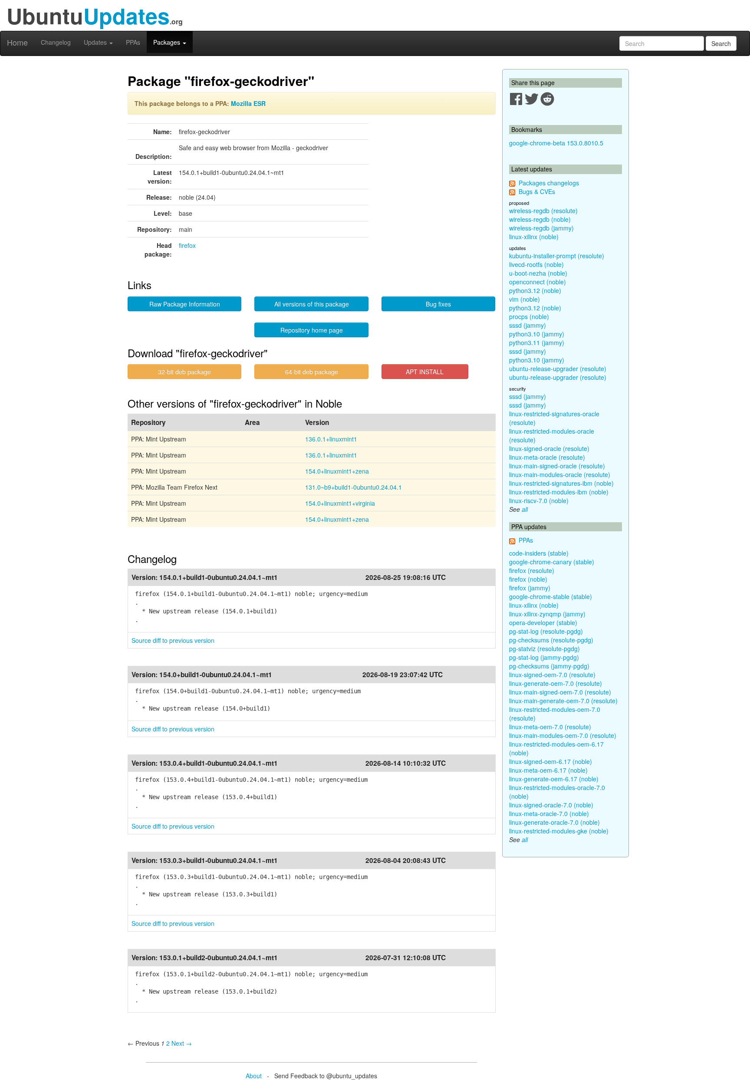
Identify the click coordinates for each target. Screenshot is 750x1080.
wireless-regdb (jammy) (541, 228)
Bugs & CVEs (537, 191)
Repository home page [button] (311, 330)
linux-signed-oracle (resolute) (549, 448)
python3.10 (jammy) (536, 333)
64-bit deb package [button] (311, 371)
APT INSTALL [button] (425, 371)
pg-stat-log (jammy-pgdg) (544, 657)
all (525, 509)
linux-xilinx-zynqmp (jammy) (547, 613)
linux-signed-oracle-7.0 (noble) (551, 804)
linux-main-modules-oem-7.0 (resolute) (562, 735)
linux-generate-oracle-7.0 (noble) (554, 822)
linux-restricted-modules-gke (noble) (559, 830)
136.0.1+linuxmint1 (331, 439)
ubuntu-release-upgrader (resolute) (557, 368)
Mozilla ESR (248, 103)
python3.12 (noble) (535, 290)
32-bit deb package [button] (184, 371)
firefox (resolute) (531, 570)
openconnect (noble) (537, 281)
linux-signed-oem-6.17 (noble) (550, 761)
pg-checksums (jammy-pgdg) (549, 666)
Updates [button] (96, 42)
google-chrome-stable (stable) (550, 596)
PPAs (133, 42)
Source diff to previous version (173, 640)
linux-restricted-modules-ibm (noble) (559, 491)
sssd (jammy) (527, 325)
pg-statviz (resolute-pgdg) (544, 648)
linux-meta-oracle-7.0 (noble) (549, 813)
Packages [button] (167, 42)
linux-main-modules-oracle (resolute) (559, 474)
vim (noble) (524, 299)
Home (17, 42)
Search (721, 43)
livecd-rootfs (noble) (536, 264)
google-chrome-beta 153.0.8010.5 (556, 142)
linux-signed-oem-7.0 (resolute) (552, 674)
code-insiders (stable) (539, 553)
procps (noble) (529, 316)
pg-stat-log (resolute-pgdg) (546, 631)
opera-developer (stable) (543, 622)
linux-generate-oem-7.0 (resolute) (555, 683)
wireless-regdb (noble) (540, 219)
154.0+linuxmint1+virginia (340, 503)
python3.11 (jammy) (536, 342)
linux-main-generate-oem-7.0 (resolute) (563, 700)
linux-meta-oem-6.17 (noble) (548, 770)
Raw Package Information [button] (184, 304)
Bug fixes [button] (438, 304)
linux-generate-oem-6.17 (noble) (554, 778)
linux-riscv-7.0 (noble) (539, 500)
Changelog (56, 42)
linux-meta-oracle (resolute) (547, 457)
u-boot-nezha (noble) (538, 273)
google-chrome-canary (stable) (551, 561)
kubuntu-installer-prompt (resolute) (556, 255)
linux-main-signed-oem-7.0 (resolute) (560, 692)
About (254, 1075)
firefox (187, 245)
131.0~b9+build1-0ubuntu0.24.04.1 (353, 487)
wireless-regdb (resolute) (543, 210)
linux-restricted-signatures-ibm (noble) (561, 483)
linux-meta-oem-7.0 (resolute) (550, 726)
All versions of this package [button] (311, 304)
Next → (181, 1043)
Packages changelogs (549, 182)
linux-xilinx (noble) (534, 236)
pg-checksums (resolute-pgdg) (551, 639)
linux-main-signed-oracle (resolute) (557, 465)
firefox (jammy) (529, 587)
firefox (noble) (528, 579)
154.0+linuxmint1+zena (337, 471)
